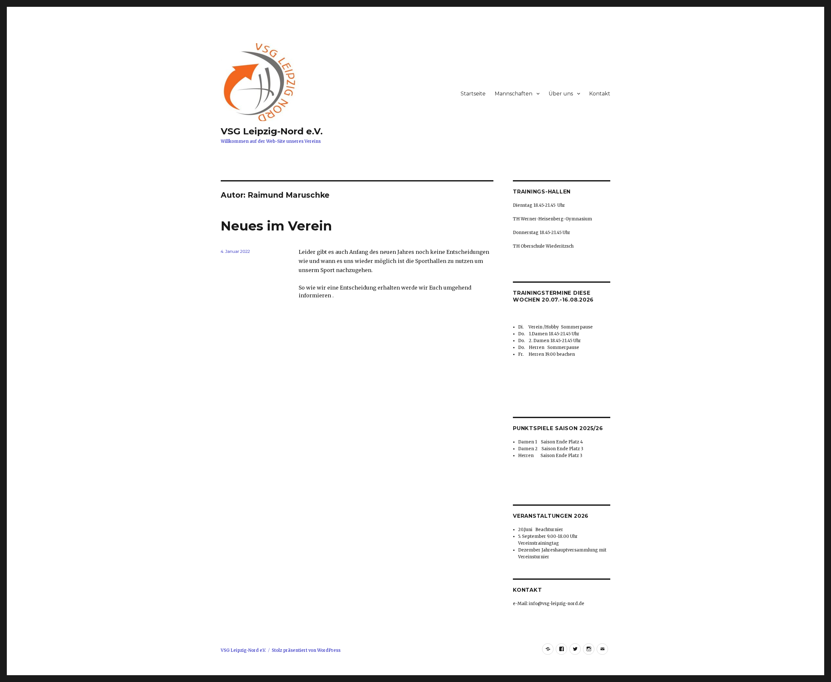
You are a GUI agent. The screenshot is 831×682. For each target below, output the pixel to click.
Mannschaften (513, 94)
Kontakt (599, 94)
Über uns (561, 94)
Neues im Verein (276, 226)
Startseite (473, 94)
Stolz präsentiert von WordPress (306, 650)
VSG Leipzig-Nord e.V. (272, 131)
